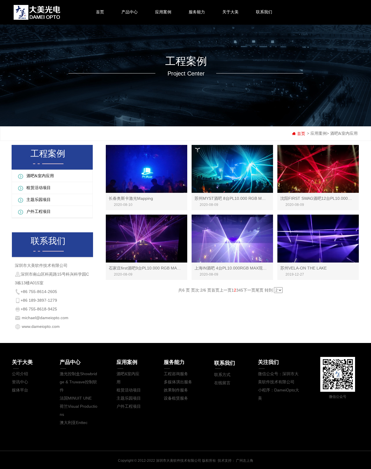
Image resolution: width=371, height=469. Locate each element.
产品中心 (129, 12)
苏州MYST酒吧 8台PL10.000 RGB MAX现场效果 (238, 198)
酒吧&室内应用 (344, 133)
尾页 (259, 290)
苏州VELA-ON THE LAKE (303, 268)
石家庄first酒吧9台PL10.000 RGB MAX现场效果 (152, 268)
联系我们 (264, 12)
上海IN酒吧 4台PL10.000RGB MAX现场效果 (234, 268)
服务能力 (197, 12)
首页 (100, 12)
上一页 (225, 290)
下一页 (249, 290)
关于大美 (230, 12)
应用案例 (163, 12)
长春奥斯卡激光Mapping (131, 198)
